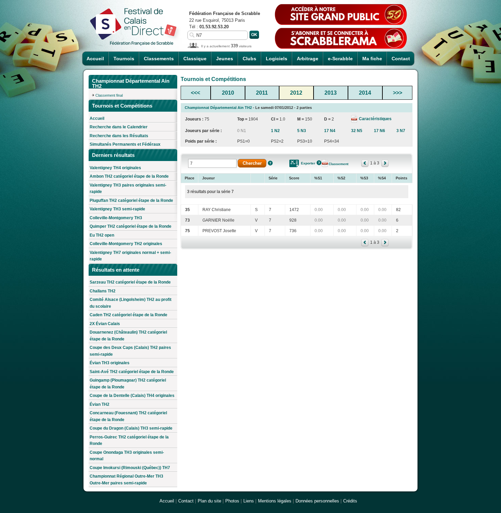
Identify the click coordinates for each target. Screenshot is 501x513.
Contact (401, 58)
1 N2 (275, 130)
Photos (232, 500)
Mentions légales (274, 500)
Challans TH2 (103, 291)
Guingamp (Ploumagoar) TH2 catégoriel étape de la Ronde (128, 383)
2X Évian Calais (105, 323)
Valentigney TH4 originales (115, 167)
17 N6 (379, 130)
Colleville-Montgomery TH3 (116, 217)
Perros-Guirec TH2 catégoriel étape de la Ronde (129, 440)
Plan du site (209, 500)
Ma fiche (372, 58)
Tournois (123, 58)
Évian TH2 (99, 404)
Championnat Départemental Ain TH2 (218, 108)
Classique (195, 58)
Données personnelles (317, 500)
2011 (262, 93)
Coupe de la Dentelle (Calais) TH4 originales (132, 395)
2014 (365, 93)
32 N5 (356, 130)
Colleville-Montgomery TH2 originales (126, 243)
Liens (248, 500)
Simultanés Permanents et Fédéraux (125, 144)
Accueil (95, 58)
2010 (228, 93)
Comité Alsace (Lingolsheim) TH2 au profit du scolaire (130, 303)
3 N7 (400, 130)
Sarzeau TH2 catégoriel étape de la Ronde (130, 282)
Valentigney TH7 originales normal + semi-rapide (130, 256)
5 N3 (301, 130)
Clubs (249, 58)
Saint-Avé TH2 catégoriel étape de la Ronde (132, 371)
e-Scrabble (340, 58)
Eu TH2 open (102, 235)
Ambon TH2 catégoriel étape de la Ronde (129, 176)
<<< (195, 93)
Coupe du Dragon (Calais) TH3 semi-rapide (131, 428)
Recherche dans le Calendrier (119, 127)
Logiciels (276, 58)
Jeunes (224, 58)
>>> (397, 93)
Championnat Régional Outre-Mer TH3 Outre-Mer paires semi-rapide (126, 479)
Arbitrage (307, 58)
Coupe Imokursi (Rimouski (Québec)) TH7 (130, 467)
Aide (270, 163)
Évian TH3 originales (110, 362)
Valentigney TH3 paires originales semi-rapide (128, 188)
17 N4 (329, 130)
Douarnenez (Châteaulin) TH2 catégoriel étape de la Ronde (128, 335)
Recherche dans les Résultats (119, 135)
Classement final (109, 95)
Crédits (350, 500)
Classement (338, 164)
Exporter (308, 163)
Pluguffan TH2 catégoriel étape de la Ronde (131, 200)
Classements (159, 58)
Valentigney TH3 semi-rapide (117, 209)
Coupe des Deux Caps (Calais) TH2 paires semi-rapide (130, 351)
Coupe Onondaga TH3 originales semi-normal (127, 456)
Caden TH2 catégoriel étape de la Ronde (128, 314)
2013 (330, 93)
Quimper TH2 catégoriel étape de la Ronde (130, 226)
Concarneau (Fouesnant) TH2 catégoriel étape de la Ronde (128, 416)
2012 (296, 93)
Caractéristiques (375, 118)
